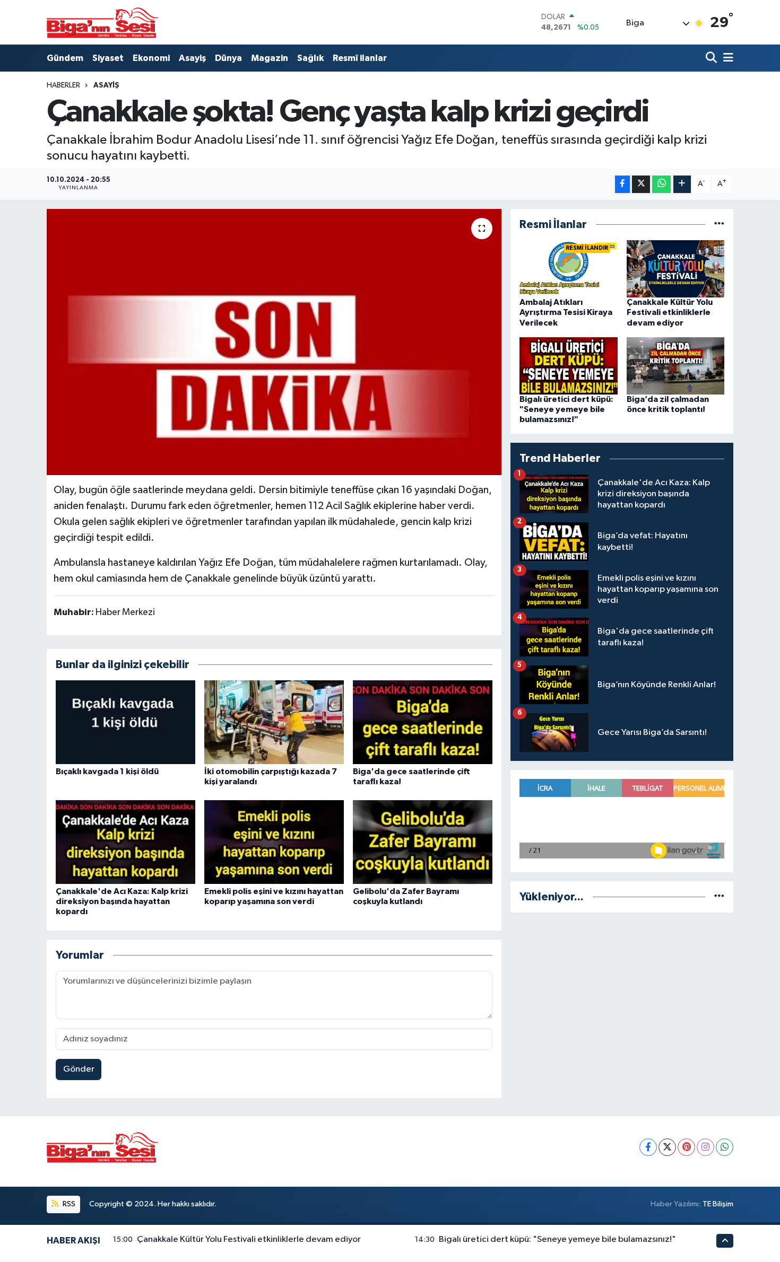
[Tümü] (719, 224)
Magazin (269, 58)
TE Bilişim (718, 1204)
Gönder (78, 1069)
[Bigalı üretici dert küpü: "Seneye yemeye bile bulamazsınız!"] (568, 365)
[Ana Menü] (726, 58)
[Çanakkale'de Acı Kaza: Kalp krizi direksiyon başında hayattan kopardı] (125, 841)
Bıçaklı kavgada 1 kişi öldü (107, 771)
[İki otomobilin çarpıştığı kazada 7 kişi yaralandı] (274, 721)
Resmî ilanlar (360, 58)
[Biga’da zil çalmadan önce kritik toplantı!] (676, 365)
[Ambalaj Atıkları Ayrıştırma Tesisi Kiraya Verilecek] (568, 268)
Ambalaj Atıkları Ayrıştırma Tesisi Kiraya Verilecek (565, 312)
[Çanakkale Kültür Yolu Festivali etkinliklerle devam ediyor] (676, 268)
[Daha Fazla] (682, 184)
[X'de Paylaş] (641, 184)
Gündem (65, 58)
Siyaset (108, 58)
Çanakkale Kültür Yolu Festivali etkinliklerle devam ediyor (670, 312)
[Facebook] (648, 1147)
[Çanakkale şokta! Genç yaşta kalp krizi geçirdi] (274, 342)
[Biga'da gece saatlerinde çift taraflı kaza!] (422, 721)
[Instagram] (705, 1147)
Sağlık (310, 58)
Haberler (63, 85)
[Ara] (712, 58)
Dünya (228, 58)
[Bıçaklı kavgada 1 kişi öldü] (125, 721)
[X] (667, 1147)
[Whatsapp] (724, 1147)
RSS (68, 1204)
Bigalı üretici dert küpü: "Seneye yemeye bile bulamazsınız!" (566, 409)
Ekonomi (151, 58)
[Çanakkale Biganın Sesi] (102, 22)
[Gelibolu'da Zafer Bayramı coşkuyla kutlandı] (422, 841)
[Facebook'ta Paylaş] (622, 184)
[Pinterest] (686, 1147)
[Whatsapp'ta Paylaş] (661, 184)
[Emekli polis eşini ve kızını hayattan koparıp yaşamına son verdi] (274, 841)
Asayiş (192, 58)
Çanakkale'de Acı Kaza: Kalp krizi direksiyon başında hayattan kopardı (122, 901)
